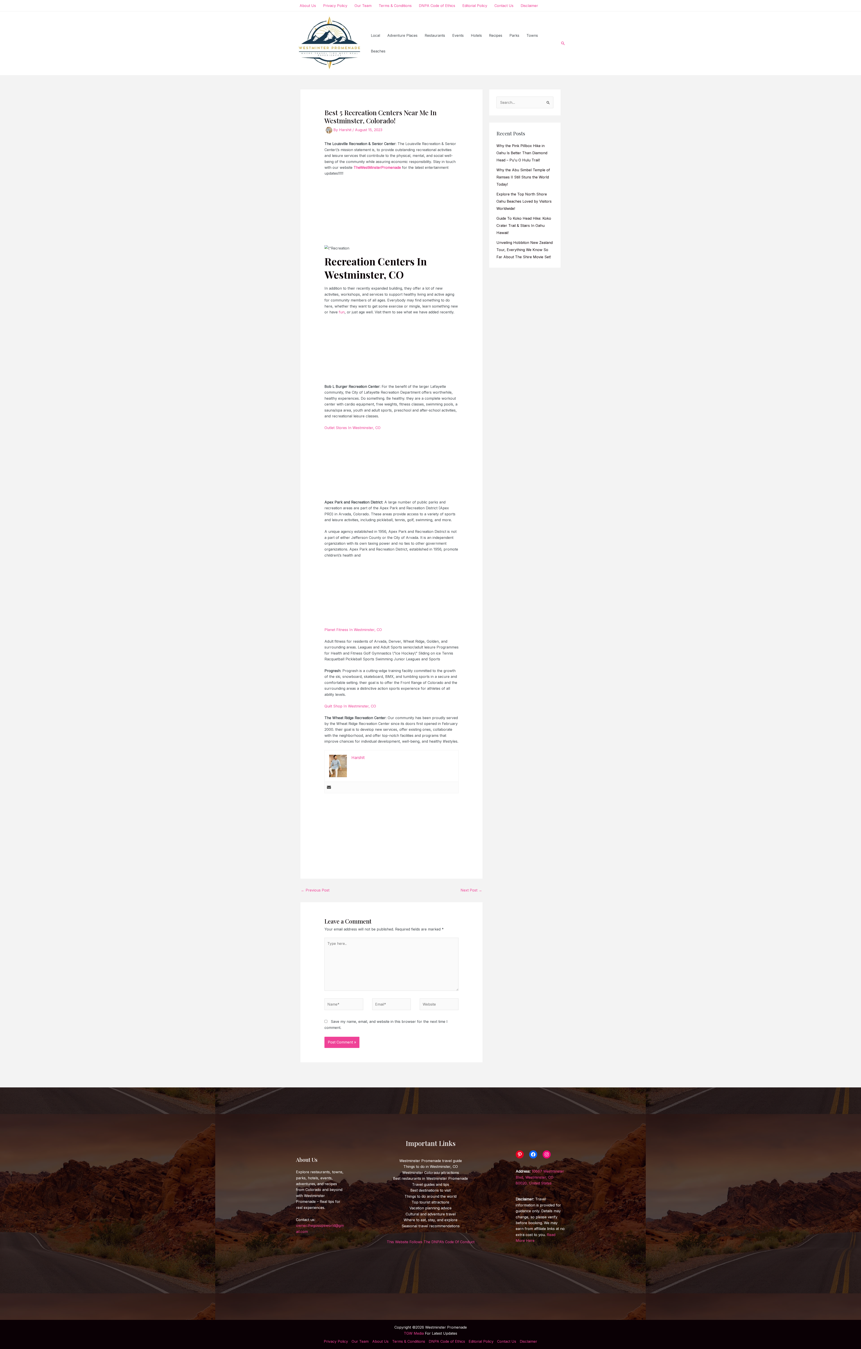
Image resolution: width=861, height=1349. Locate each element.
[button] (563, 43)
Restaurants (435, 35)
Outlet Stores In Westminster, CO (352, 427)
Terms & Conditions (395, 5)
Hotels (476, 35)
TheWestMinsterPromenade (377, 167)
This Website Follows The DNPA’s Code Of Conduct (430, 1242)
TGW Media (414, 1333)
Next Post (471, 890)
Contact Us (503, 5)
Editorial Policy (474, 5)
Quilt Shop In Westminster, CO (350, 706)
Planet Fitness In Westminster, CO (353, 629)
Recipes (495, 35)
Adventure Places (402, 35)
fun (342, 312)
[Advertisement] (391, 213)
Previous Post (315, 890)
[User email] (329, 787)
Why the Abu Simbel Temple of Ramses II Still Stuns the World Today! (523, 177)
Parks (514, 35)
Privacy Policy (335, 5)
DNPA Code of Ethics (437, 5)
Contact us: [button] (320, 1225)
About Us (308, 5)
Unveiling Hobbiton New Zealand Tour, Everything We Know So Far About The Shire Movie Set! (524, 249)
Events (458, 35)
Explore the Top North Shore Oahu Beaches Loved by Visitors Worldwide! (524, 201)
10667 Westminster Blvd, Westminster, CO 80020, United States (540, 1177)
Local (375, 35)
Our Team (363, 5)
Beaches (378, 51)
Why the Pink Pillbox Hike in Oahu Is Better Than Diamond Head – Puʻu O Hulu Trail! (521, 152)
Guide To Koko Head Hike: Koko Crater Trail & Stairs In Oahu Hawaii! (523, 225)
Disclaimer (529, 5)
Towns (532, 35)
